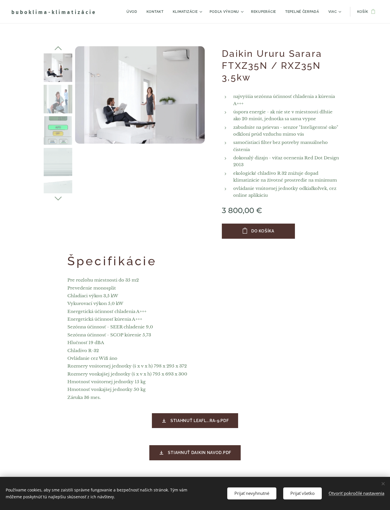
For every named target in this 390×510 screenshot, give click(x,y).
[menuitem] (133, 12)
